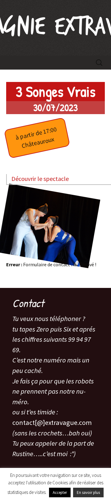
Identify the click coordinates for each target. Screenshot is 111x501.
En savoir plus (88, 492)
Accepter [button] (60, 492)
